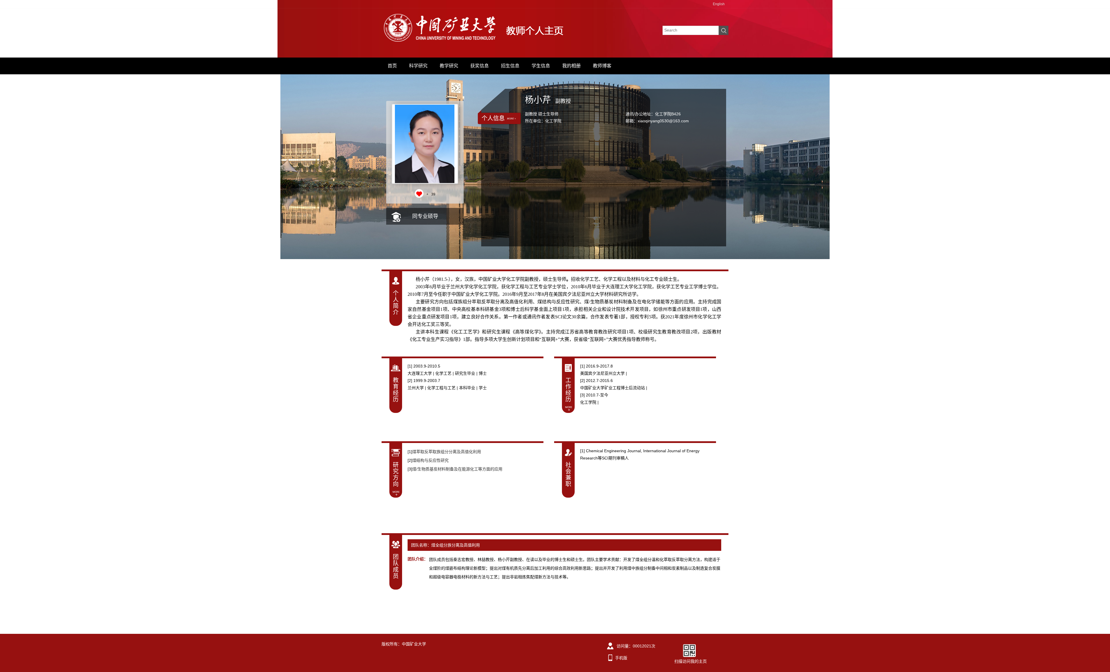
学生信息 (541, 65)
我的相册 (571, 65)
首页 (392, 65)
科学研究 (418, 65)
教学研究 (449, 65)
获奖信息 (479, 65)
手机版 (621, 658)
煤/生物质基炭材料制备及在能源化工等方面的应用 (457, 469)
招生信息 (510, 65)
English (719, 4)
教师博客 (602, 65)
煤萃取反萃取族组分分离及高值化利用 (446, 451)
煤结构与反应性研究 (430, 460)
